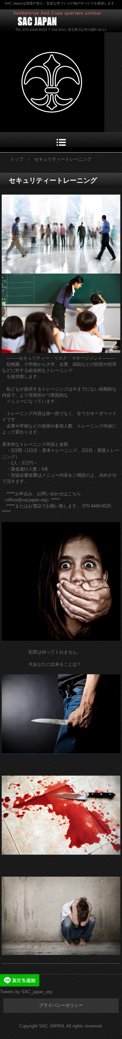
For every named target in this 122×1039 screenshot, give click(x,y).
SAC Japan (61, 17)
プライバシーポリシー (61, 1005)
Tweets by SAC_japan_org (26, 991)
